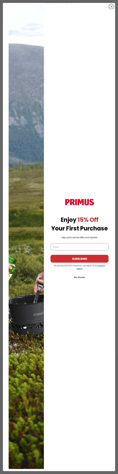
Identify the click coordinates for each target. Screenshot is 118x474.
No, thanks (79, 277)
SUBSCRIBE (79, 259)
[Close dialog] (111, 6)
